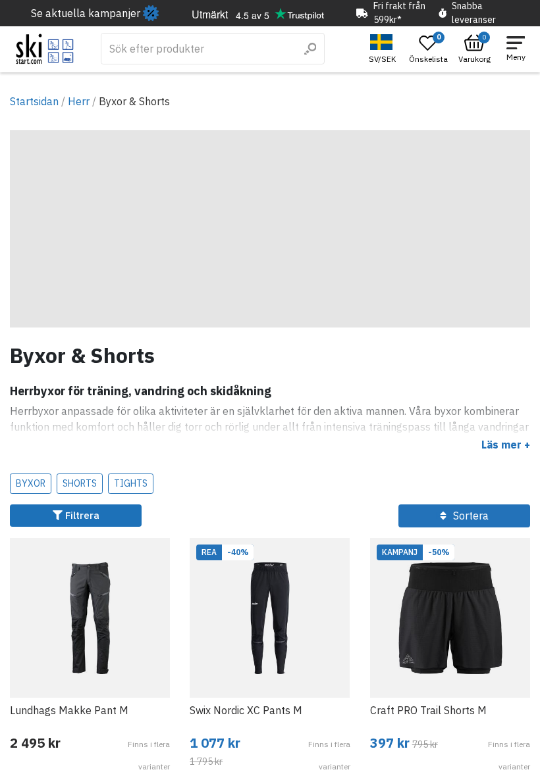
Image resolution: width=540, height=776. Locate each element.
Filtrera (81, 515)
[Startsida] (45, 49)
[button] (383, 49)
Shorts (80, 483)
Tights (131, 483)
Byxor (30, 483)
